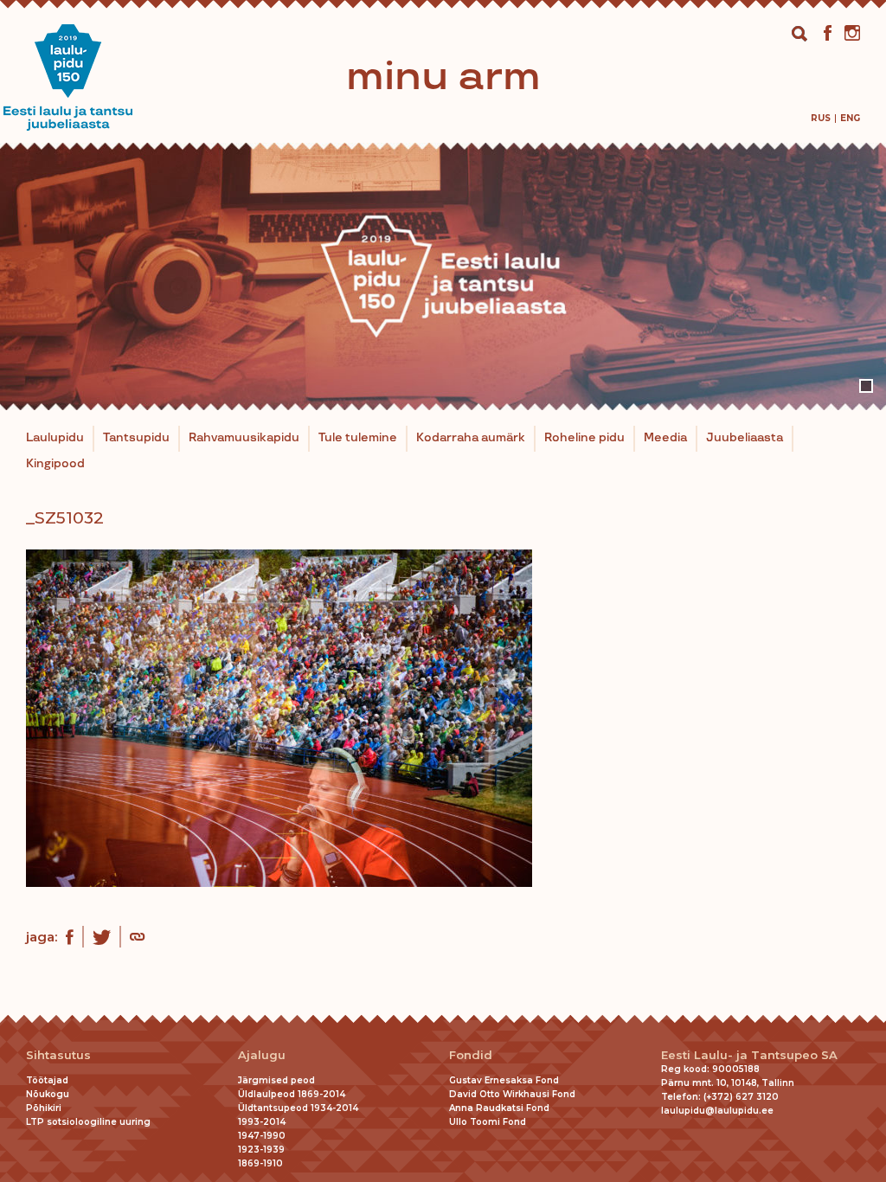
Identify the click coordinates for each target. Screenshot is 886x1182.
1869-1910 (260, 1163)
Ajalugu (262, 1055)
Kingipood (55, 464)
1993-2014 (262, 1121)
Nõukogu (47, 1094)
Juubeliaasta (744, 438)
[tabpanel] (443, 276)
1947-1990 (262, 1135)
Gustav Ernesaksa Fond (504, 1080)
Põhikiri (43, 1108)
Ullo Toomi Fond (487, 1121)
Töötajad (47, 1080)
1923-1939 (261, 1149)
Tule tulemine (357, 438)
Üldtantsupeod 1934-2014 (298, 1108)
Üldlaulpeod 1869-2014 (291, 1094)
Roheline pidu (584, 438)
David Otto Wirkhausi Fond (512, 1094)
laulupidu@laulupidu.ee (717, 1110)
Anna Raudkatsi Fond (499, 1108)
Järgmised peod (276, 1080)
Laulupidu (55, 438)
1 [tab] (866, 386)
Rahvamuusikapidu (244, 438)
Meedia (665, 438)
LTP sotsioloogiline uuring (88, 1121)
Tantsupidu (136, 438)
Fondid (470, 1055)
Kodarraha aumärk (470, 438)
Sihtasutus (58, 1055)
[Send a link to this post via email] (137, 939)
